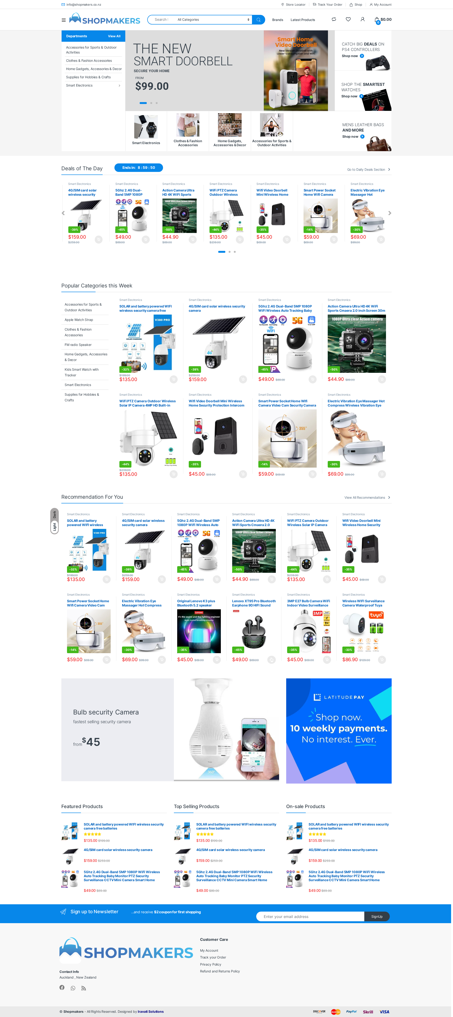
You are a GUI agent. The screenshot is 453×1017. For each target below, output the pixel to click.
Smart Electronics (79, 85)
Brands (277, 20)
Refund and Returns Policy (220, 971)
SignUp (377, 916)
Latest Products (303, 20)
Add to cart (99, 240)
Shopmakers (73, 1011)
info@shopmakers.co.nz (84, 4)
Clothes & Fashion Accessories (89, 60)
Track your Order (213, 957)
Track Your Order (330, 4)
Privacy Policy (210, 964)
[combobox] (161, 20)
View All (114, 36)
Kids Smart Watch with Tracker (82, 372)
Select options (270, 660)
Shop (358, 4)
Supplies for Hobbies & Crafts (88, 77)
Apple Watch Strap (79, 320)
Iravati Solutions (151, 1011)
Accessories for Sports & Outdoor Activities (91, 49)
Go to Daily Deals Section (366, 169)
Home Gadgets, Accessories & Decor (94, 69)
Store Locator (296, 4)
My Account (383, 4)
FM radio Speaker (78, 345)
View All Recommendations (364, 497)
